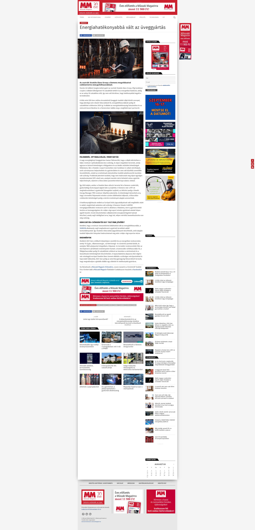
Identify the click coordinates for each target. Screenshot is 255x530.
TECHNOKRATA (154, 17)
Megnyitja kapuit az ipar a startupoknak (132, 388)
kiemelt (116, 305)
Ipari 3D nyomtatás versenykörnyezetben (162, 437)
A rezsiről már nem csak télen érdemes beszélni (164, 387)
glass (99, 305)
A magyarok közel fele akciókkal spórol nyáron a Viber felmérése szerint (165, 371)
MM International (94, 17)
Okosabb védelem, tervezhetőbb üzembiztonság (86, 367)
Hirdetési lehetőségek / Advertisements (101, 483)
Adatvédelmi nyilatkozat (146, 483)
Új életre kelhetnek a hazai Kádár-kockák (163, 342)
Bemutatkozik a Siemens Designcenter (132, 346)
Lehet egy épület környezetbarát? (95, 319)
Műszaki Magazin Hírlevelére (102, 267)
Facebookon (137, 270)
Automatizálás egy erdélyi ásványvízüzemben (89, 346)
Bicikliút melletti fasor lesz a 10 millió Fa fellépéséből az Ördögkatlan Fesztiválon (165, 273)
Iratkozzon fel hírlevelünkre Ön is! (91, 509)
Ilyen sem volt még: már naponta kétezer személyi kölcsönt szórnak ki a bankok (164, 396)
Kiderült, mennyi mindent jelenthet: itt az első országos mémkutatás (164, 405)
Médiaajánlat (130, 17)
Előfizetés (118, 17)
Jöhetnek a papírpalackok (89, 387)
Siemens (122, 305)
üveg (134, 305)
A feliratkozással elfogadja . (158, 86)
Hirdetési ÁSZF (162, 483)
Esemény (108, 17)
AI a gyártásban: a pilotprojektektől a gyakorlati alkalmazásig (110, 389)
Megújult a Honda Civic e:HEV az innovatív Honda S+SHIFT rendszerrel (165, 351)
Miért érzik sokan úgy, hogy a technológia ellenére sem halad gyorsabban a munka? (165, 307)
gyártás (110, 305)
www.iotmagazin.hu (96, 521)
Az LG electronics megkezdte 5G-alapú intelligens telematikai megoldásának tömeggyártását (165, 363)
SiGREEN (83, 228)
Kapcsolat (120, 483)
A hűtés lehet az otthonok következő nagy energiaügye (164, 281)
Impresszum (131, 483)
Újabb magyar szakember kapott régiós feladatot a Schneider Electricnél (163, 290)
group (104, 305)
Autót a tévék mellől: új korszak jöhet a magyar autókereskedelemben (165, 413)
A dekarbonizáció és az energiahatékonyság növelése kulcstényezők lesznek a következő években (128, 322)
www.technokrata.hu (86, 521)
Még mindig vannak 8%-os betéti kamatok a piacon (163, 429)
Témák (82, 17)
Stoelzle (128, 305)
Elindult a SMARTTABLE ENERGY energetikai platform (165, 421)
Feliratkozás (151, 90)
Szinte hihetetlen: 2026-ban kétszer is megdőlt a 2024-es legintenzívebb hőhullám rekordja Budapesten (164, 326)
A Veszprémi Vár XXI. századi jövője (109, 367)
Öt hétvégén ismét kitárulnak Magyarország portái (164, 334)
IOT (164, 17)
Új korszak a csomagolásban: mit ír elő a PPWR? (111, 346)
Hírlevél (142, 17)
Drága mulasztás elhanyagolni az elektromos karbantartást (133, 367)
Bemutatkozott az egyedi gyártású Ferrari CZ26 (163, 315)
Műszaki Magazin (100, 270)
